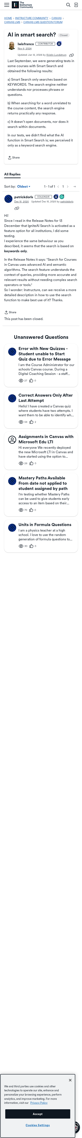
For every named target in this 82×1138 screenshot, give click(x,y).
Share (14, 158)
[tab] (12, 174)
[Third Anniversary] (59, 44)
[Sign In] (76, 5)
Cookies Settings (38, 1125)
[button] (12, 46)
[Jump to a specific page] (74, 186)
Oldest (22, 186)
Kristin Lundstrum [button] (56, 54)
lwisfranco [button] (26, 44)
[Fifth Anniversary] (56, 197)
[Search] (68, 5)
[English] (22, 5)
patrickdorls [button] (23, 197)
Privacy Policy (39, 1102)
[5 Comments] (62, 197)
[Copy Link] (71, 55)
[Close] (70, 1080)
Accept (38, 1114)
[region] (37, 1106)
